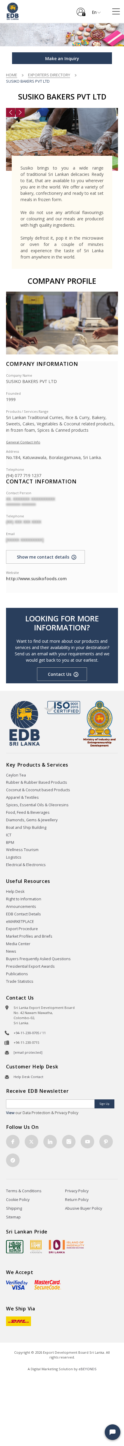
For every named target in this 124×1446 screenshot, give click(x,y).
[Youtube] (87, 1141)
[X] (31, 1141)
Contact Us (59, 674)
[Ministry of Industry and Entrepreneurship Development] (99, 723)
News (11, 951)
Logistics (13, 857)
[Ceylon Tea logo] (14, 1246)
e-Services (81, 10)
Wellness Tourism (22, 849)
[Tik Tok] (13, 1160)
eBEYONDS (88, 1369)
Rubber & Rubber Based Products (36, 782)
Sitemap (13, 1217)
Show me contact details (43, 557)
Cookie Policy (17, 1199)
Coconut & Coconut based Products (38, 789)
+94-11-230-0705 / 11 (30, 1033)
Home (11, 75)
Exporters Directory (49, 75)
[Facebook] (13, 1141)
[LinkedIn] (50, 1141)
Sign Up (104, 1104)
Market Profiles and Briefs (29, 936)
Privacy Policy (76, 1190)
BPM (10, 842)
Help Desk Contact (28, 1076)
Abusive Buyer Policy (83, 1208)
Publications (17, 973)
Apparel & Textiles (22, 797)
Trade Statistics (19, 981)
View (10, 1112)
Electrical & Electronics (26, 864)
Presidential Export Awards (30, 966)
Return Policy (76, 1199)
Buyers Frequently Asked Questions (38, 958)
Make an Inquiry (62, 58)
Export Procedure (22, 928)
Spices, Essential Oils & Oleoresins (37, 804)
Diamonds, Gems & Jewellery (31, 820)
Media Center (18, 943)
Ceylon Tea (16, 775)
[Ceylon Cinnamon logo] (36, 1246)
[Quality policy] (62, 707)
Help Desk (15, 891)
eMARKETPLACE (20, 921)
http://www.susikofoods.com (36, 578)
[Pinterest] (106, 1141)
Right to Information (23, 899)
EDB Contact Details (23, 914)
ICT (8, 835)
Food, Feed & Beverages (28, 812)
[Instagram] (69, 1141)
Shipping (14, 1208)
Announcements (21, 906)
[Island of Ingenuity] (66, 1246)
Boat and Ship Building (26, 827)
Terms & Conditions (24, 1190)
